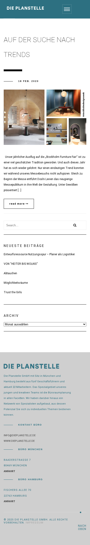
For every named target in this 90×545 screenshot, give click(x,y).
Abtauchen (10, 273)
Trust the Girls (13, 292)
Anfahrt (9, 471)
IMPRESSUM (34, 522)
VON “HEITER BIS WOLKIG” (21, 263)
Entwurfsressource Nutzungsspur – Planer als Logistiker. (39, 254)
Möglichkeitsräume (16, 282)
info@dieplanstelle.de (20, 435)
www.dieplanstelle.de (19, 440)
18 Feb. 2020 (28, 81)
